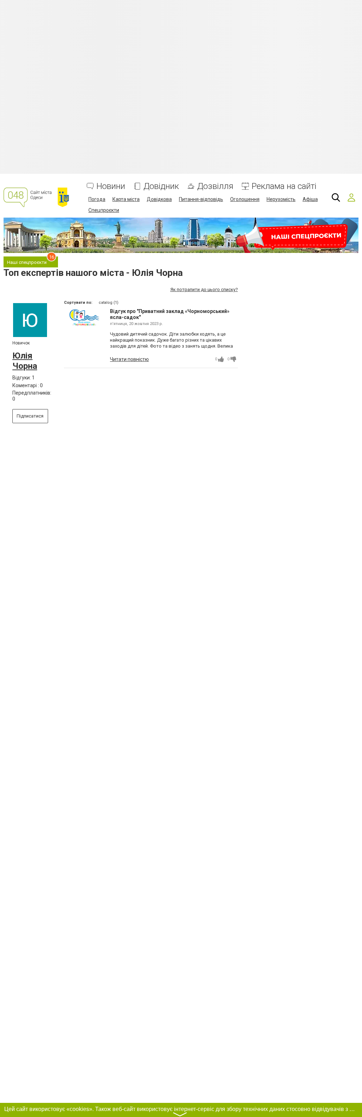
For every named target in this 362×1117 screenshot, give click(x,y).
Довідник (161, 186)
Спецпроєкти (103, 210)
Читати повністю (129, 359)
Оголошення (244, 199)
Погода (96, 199)
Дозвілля (215, 186)
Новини (111, 186)
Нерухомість (281, 199)
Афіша (310, 199)
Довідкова (159, 199)
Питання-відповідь (201, 199)
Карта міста (126, 199)
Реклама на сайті (284, 186)
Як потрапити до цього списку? (204, 289)
